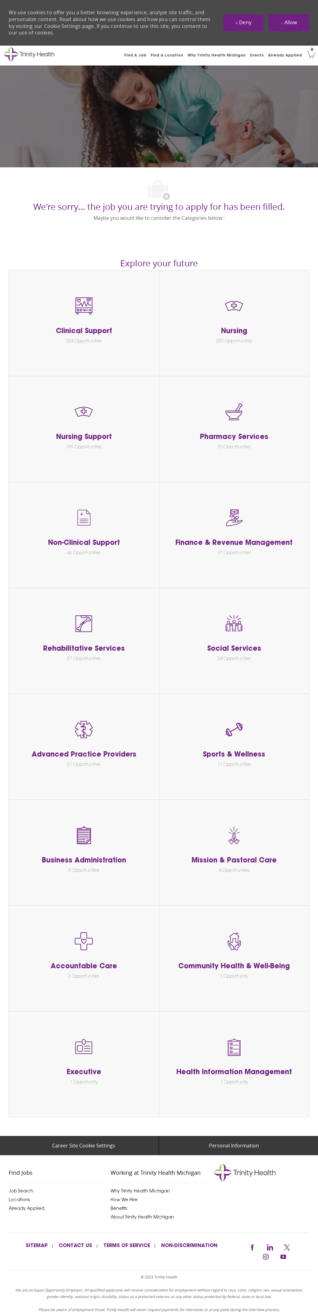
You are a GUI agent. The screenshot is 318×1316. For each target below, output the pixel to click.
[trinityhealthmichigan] (248, 1172)
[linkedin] (269, 1246)
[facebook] (252, 1246)
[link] (37, 55)
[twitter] (287, 1246)
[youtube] (283, 1256)
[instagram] (266, 1256)
